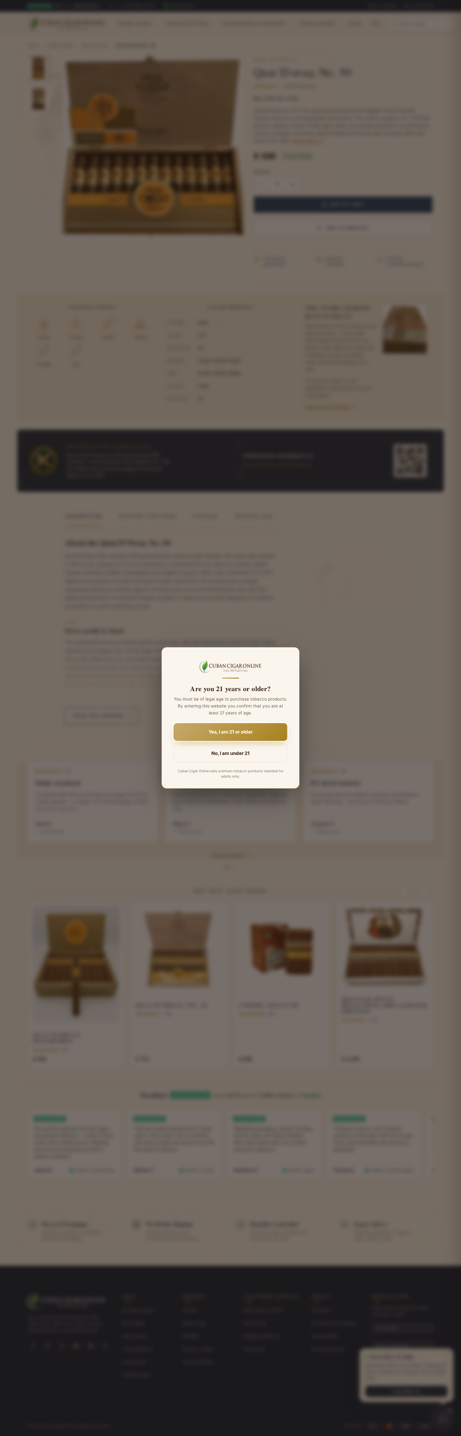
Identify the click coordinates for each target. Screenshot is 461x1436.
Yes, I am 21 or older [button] (231, 732)
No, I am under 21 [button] (230, 754)
